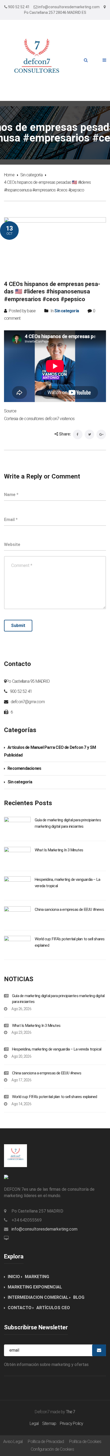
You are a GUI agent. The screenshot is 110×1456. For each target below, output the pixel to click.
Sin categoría (31, 174)
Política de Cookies (85, 1441)
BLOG (78, 1297)
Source (10, 410)
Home (9, 174)
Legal (34, 1423)
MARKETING (37, 1276)
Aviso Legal (12, 1441)
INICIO (14, 1276)
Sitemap (49, 1423)
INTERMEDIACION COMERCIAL (38, 1297)
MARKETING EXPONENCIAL (35, 1287)
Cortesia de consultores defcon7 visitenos (39, 418)
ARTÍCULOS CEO (53, 1307)
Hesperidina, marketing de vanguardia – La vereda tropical (56, 1049)
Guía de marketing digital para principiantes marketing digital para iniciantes (58, 998)
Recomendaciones (24, 768)
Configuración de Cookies (52, 1449)
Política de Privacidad (46, 1441)
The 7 (70, 1411)
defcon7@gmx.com (28, 701)
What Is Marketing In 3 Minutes (59, 850)
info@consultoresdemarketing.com (44, 1229)
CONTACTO (20, 1307)
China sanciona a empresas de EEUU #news (69, 909)
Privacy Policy (71, 1423)
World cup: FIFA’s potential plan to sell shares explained (54, 1096)
